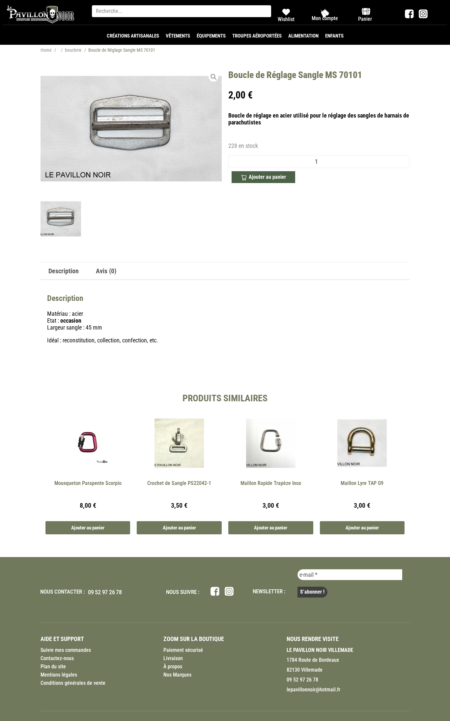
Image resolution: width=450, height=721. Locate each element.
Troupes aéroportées (257, 36)
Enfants (334, 36)
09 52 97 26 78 (105, 592)
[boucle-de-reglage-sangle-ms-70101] (131, 128)
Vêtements (178, 36)
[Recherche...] (181, 11)
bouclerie (73, 50)
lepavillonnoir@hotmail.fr (313, 689)
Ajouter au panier (267, 177)
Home (46, 50)
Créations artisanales (133, 36)
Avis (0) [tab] (106, 271)
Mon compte (325, 18)
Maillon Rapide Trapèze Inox (270, 483)
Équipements (211, 36)
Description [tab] (63, 271)
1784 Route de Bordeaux (313, 660)
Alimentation (303, 36)
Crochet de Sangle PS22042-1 (179, 483)
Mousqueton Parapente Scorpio (88, 483)
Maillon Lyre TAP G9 (362, 483)
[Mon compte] (325, 13)
